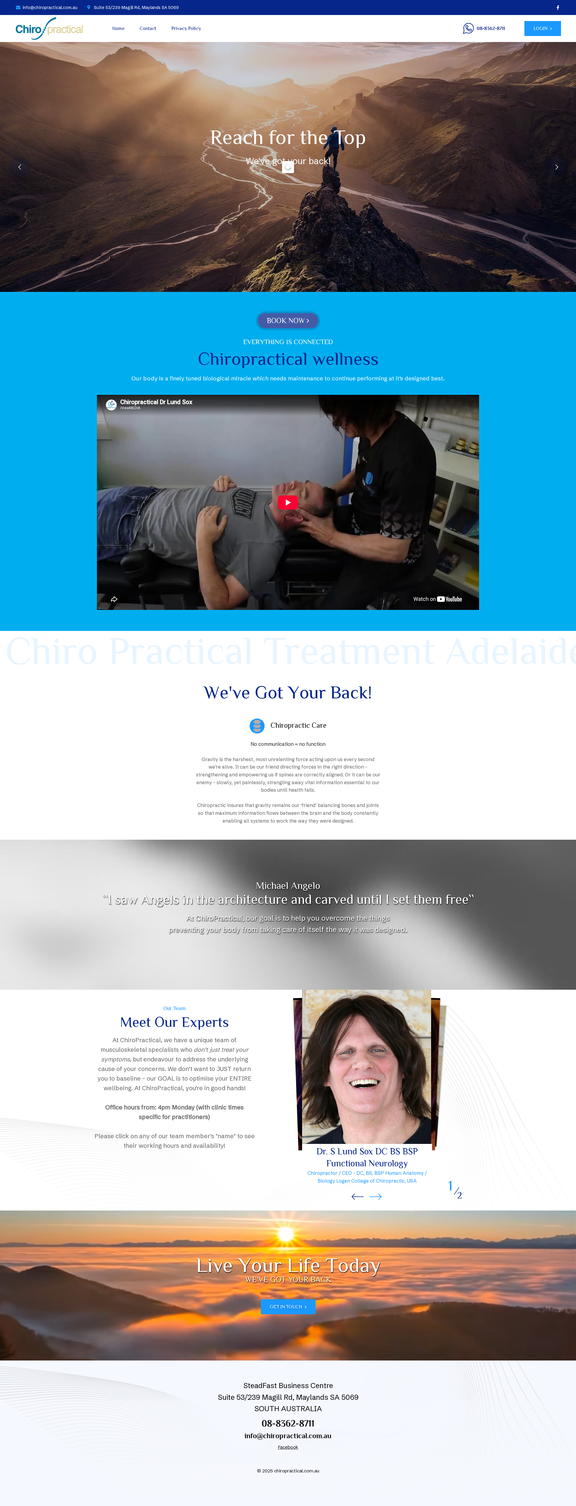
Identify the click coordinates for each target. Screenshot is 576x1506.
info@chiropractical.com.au (288, 1436)
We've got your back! (288, 161)
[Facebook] (558, 7)
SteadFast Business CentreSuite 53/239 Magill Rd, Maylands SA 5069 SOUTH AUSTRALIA (288, 1397)
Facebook (288, 1447)
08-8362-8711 (288, 1423)
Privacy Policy (186, 28)
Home (118, 28)
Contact (148, 28)
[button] (376, 1197)
